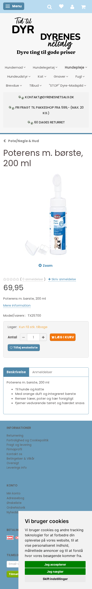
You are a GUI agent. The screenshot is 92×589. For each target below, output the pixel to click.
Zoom (47, 265)
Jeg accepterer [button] (55, 564)
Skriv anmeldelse (63, 279)
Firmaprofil (14, 449)
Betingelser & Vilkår (20, 459)
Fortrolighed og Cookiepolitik (28, 440)
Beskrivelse (16, 372)
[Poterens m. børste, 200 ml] (46, 215)
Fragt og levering (19, 445)
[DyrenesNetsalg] (46, 34)
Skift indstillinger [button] (55, 579)
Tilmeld (14, 574)
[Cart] (83, 6)
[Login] (72, 6)
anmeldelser (32, 279)
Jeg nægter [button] (55, 571)
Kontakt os (14, 454)
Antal (13, 337)
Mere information (17, 305)
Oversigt (13, 463)
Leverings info (17, 468)
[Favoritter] (61, 6)
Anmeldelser (42, 372)
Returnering (15, 436)
